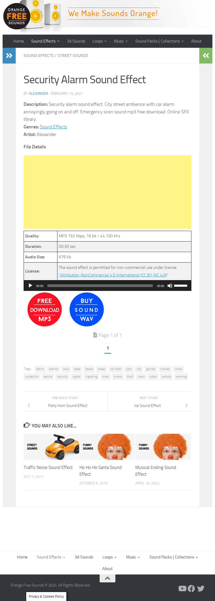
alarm (40, 369)
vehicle (166, 376)
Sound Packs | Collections (157, 41)
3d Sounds (76, 41)
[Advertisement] (107, 192)
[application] (107, 285)
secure (48, 376)
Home (18, 41)
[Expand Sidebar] (9, 56)
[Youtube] (182, 588)
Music (119, 41)
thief (130, 376)
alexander (38, 93)
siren (105, 376)
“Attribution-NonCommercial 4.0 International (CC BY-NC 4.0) (113, 275)
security (62, 376)
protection (32, 376)
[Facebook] (191, 588)
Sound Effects (43, 41)
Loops (98, 41)
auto (66, 369)
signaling (91, 376)
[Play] (30, 285)
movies (165, 369)
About (196, 41)
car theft (115, 369)
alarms (53, 369)
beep (77, 369)
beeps (89, 369)
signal (76, 376)
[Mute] (170, 285)
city (139, 369)
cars (129, 369)
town (141, 376)
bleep (101, 369)
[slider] (181, 285)
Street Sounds (73, 55)
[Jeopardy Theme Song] (45, 324)
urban (153, 376)
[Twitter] (201, 588)
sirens (118, 376)
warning (181, 376)
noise (178, 369)
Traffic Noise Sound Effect (48, 467)
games (150, 369)
